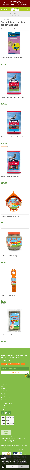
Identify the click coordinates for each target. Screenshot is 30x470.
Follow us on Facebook (2, 412)
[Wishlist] (7, 9)
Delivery (3, 405)
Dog (6, 364)
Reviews (3, 388)
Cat (2, 364)
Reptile (23, 364)
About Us (3, 399)
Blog (2, 386)
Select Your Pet (5, 360)
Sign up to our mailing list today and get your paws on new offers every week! (14, 356)
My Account (4, 390)
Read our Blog (6, 412)
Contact (3, 407)
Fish (19, 364)
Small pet (10, 364)
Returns (3, 409)
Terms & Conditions (6, 398)
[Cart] (27, 9)
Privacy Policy (4, 396)
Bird (15, 364)
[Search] (4, 9)
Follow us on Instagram (9, 412)
